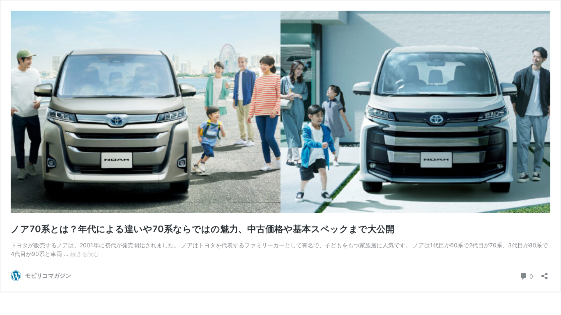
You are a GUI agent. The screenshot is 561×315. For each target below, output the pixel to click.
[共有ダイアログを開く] (544, 273)
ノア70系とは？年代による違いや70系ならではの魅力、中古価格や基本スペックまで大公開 (203, 229)
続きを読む (84, 253)
